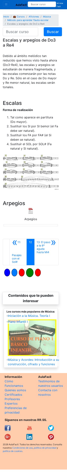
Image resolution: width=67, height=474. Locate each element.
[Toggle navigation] (6, 4)
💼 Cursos (19, 16)
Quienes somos (15, 390)
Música (47, 16)
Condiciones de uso (22, 447)
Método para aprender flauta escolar (28, 20)
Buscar (53, 32)
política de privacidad (45, 447)
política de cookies (12, 451)
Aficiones (34, 16)
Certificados (13, 394)
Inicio (6, 16)
